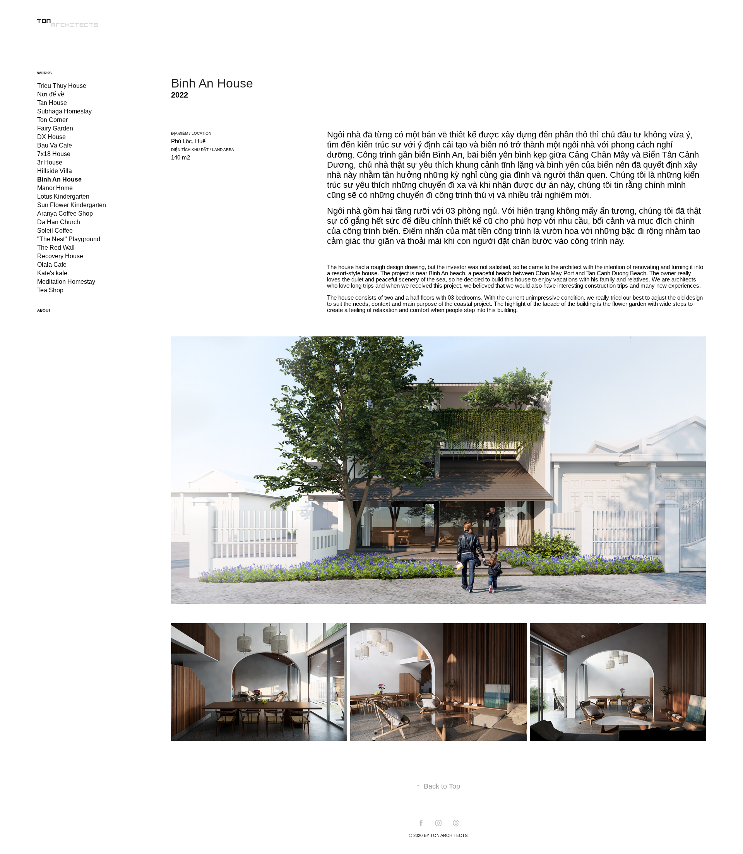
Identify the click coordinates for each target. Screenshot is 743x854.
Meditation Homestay (66, 281)
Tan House (52, 102)
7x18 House (53, 154)
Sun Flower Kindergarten (71, 205)
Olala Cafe (52, 264)
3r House (49, 162)
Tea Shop (50, 290)
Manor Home (55, 188)
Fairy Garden (55, 128)
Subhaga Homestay (64, 111)
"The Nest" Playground (68, 239)
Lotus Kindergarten (63, 196)
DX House (51, 137)
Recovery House (60, 256)
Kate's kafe (52, 273)
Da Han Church (58, 222)
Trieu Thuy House (61, 85)
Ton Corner (52, 120)
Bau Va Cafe (54, 145)
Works (44, 73)
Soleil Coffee (55, 230)
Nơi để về (50, 94)
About (44, 310)
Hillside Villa (54, 171)
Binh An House (59, 179)
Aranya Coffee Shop (65, 213)
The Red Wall (56, 247)
